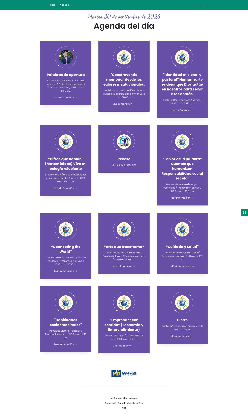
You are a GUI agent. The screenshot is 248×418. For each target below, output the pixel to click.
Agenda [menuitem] (64, 4)
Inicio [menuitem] (52, 4)
